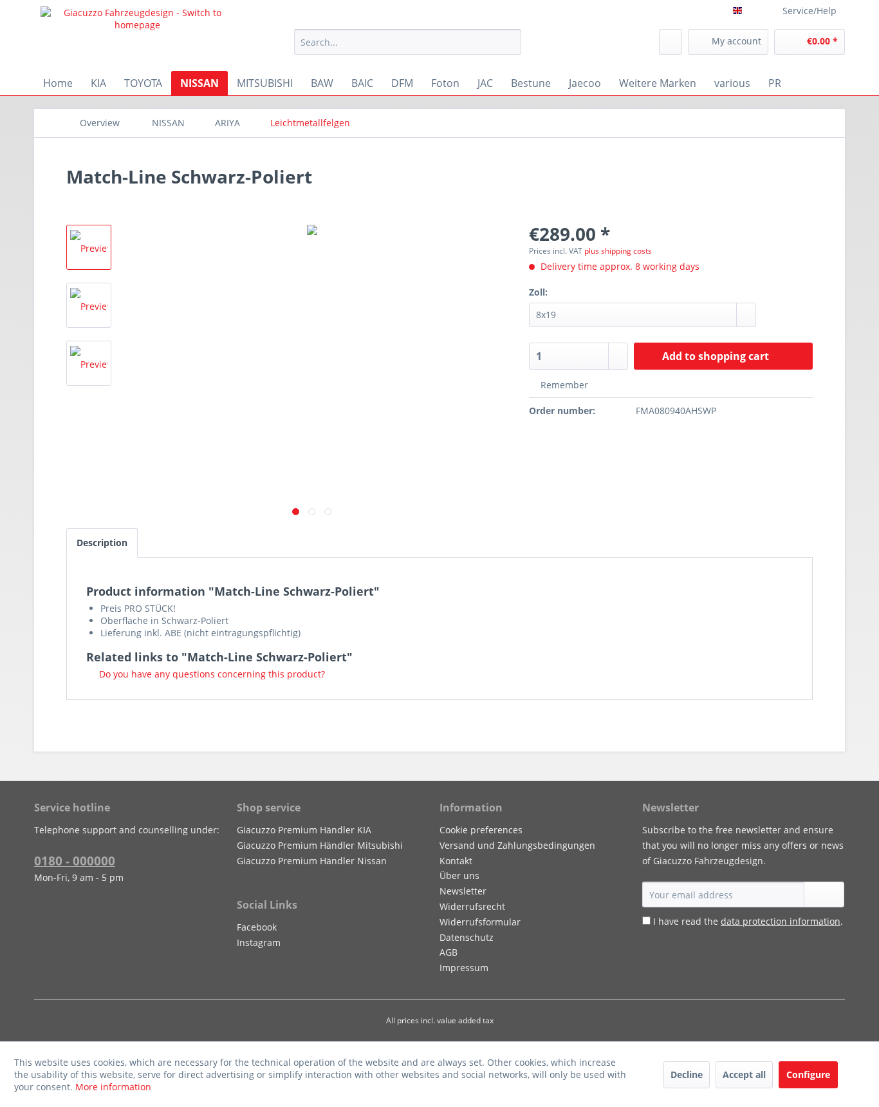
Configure (808, 1074)
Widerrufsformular (480, 922)
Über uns (459, 875)
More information (113, 1087)
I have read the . (748, 921)
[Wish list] (670, 42)
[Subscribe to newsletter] (824, 894)
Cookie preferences (481, 830)
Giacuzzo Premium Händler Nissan (312, 861)
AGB (448, 952)
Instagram (259, 942)
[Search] (509, 42)
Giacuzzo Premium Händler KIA (304, 830)
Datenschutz (466, 937)
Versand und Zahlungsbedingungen (517, 845)
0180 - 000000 (74, 861)
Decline (687, 1074)
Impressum (463, 967)
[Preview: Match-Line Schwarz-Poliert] (88, 247)
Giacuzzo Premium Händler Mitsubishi (320, 845)
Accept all (744, 1074)
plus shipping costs (618, 250)
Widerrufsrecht (472, 906)
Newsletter (462, 891)
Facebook (257, 927)
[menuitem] (407, 42)
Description (102, 542)
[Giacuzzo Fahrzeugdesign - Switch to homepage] (138, 35)
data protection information (780, 921)
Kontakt (455, 861)
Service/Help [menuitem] (809, 11)
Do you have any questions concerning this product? (211, 674)
